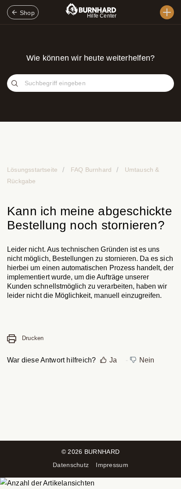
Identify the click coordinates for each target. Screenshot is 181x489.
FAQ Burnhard (91, 169)
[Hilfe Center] (167, 12)
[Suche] (16, 84)
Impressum (112, 464)
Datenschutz (71, 464)
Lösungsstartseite (33, 169)
